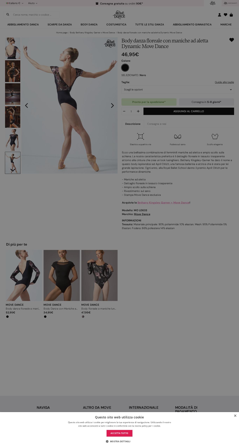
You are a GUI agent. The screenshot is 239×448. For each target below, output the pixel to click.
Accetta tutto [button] (119, 433)
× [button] (235, 416)
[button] (119, 441)
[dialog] (119, 430)
